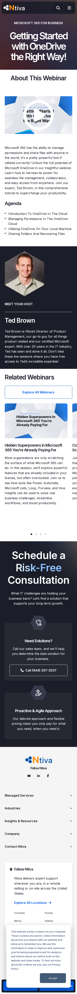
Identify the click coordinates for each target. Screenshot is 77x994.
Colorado (19, 913)
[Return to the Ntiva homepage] (14, 8)
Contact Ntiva (15, 846)
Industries (12, 808)
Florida (49, 913)
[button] (31, 534)
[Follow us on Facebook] (48, 776)
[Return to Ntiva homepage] (38, 759)
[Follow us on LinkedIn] (38, 776)
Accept (53, 978)
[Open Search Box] (58, 7)
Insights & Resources (21, 821)
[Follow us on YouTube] (29, 776)
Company (12, 834)
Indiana (49, 920)
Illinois (18, 920)
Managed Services (19, 795)
